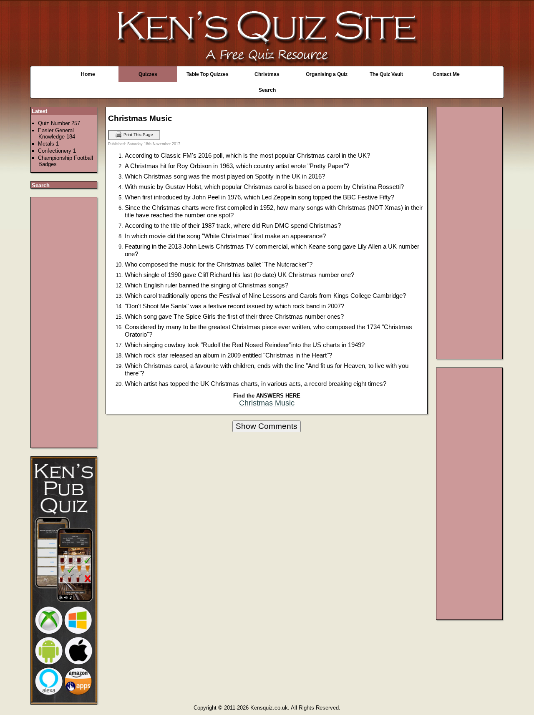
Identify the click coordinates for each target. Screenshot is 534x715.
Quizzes (148, 74)
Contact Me (446, 74)
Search (267, 90)
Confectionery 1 (57, 151)
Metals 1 (48, 144)
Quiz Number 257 (59, 123)
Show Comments (266, 426)
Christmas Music (267, 403)
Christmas (267, 74)
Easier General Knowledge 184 (56, 133)
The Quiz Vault (386, 74)
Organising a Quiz (327, 74)
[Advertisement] (64, 322)
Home (88, 74)
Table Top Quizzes (207, 74)
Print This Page (137, 134)
